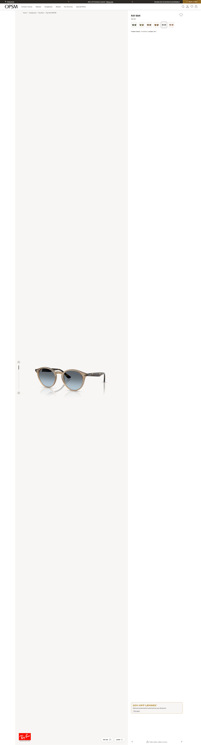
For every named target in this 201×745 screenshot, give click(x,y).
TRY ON (105, 740)
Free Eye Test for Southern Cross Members (167, 1)
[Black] (134, 25)
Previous (68, 1)
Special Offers (81, 7)
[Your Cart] (196, 6)
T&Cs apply (136, 711)
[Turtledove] (149, 25)
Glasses (38, 7)
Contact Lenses (26, 7)
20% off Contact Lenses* (100, 2)
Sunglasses (48, 7)
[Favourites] (192, 6)
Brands (58, 7)
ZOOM (118, 740)
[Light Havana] (142, 25)
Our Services (68, 7)
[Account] (187, 6)
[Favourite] (181, 14)
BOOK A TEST (193, 2)
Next (132, 1)
